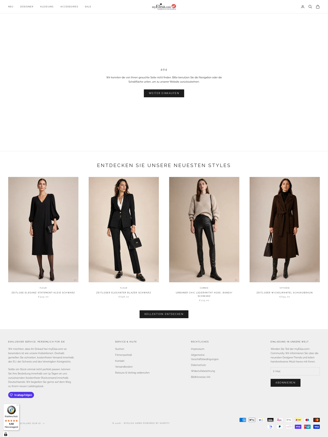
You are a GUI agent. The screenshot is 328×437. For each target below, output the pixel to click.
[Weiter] (75, 230)
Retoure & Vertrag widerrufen (132, 372)
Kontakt (119, 360)
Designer (26, 6)
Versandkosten (124, 366)
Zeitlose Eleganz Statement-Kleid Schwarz (43, 293)
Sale (88, 6)
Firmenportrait (123, 354)
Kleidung (47, 6)
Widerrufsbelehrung (203, 371)
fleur (43, 288)
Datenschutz (198, 365)
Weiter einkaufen (164, 93)
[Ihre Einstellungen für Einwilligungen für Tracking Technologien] (6, 434)
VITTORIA (285, 288)
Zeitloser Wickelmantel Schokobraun (285, 293)
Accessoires (69, 6)
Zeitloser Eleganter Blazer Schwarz (123, 293)
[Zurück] (11, 230)
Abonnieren (286, 382)
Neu (10, 6)
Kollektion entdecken (164, 314)
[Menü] (17, 406)
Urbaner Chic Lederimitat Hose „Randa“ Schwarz (204, 294)
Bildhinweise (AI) (200, 377)
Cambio (204, 288)
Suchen (119, 348)
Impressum (197, 348)
